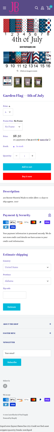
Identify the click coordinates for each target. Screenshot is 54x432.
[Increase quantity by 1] (32, 156)
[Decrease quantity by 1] (16, 156)
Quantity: (7, 155)
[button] (32, 139)
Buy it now (27, 176)
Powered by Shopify (10, 418)
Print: (6, 106)
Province (7, 274)
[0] (48, 8)
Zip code (6, 288)
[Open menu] (4, 8)
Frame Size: (13, 121)
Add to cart (27, 166)
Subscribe (12, 362)
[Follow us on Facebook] (5, 386)
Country (6, 260)
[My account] (42, 8)
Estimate (12, 306)
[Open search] (36, 8)
